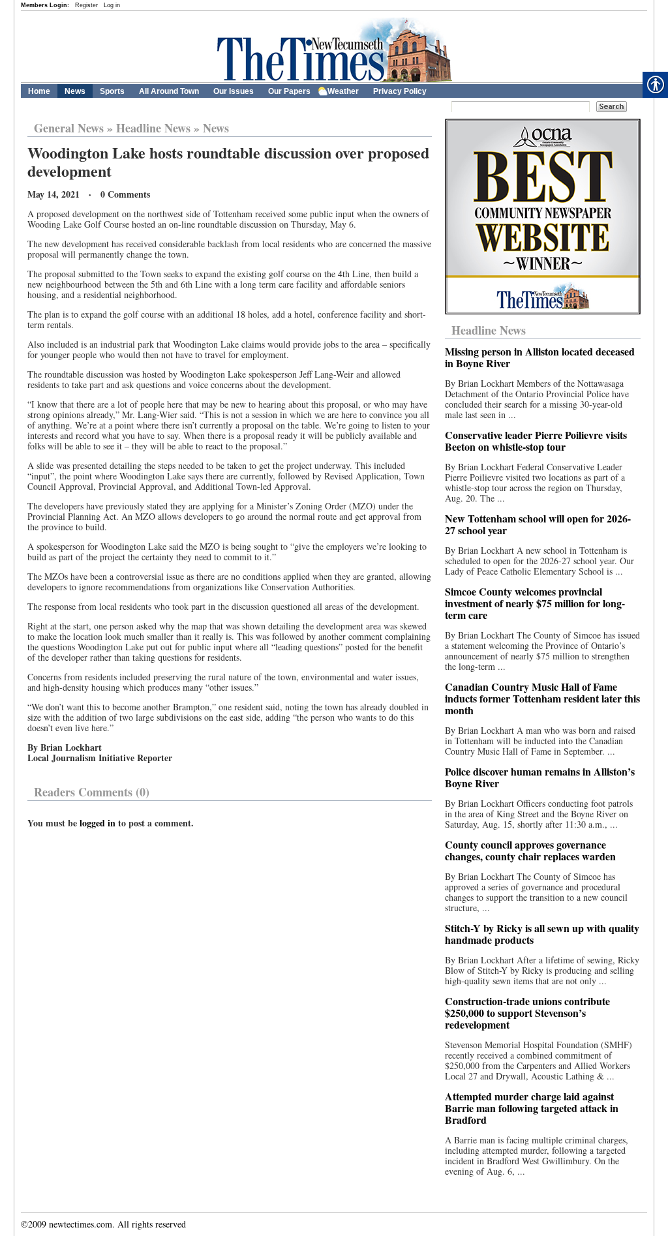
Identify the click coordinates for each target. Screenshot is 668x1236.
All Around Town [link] (169, 91)
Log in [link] (112, 5)
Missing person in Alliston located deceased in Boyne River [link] (540, 357)
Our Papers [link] (289, 91)
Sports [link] (112, 91)
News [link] (75, 91)
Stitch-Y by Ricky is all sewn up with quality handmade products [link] (542, 933)
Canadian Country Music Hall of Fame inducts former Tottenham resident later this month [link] (542, 698)
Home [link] (39, 91)
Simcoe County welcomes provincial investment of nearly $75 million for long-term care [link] (535, 603)
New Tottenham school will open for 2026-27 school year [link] (538, 524)
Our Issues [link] (233, 91)
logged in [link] (97, 823)
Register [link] (86, 5)
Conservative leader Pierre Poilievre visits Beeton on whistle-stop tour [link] (536, 440)
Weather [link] (343, 91)
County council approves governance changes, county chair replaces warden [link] (530, 850)
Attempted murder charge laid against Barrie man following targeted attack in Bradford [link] (531, 1108)
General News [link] (69, 127)
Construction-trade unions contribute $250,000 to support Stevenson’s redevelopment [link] (527, 1012)
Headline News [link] (153, 127)
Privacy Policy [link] (400, 91)
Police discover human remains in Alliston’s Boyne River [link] (540, 777)
